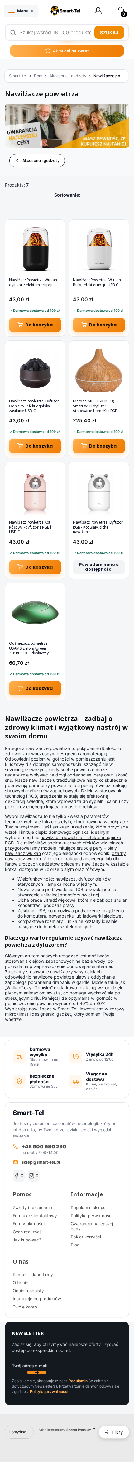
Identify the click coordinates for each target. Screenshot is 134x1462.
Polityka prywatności (91, 1215)
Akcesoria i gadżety (68, 76)
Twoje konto (25, 1306)
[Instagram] (34, 1176)
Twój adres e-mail (30, 1365)
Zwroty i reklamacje (32, 1207)
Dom (38, 76)
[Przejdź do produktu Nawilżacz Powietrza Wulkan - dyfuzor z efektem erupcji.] (35, 249)
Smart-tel (18, 76)
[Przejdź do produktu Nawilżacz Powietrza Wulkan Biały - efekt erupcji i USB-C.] (99, 249)
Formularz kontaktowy (35, 1215)
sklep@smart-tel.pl (41, 1162)
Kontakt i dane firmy (33, 1274)
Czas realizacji (27, 1231)
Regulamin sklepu (88, 1207)
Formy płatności (29, 1223)
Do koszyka (39, 325)
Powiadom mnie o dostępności (99, 567)
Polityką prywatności (49, 1391)
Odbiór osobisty (28, 1290)
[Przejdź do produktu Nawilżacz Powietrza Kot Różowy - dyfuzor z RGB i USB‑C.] (35, 492)
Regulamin (78, 1381)
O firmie (20, 1282)
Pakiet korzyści (86, 1236)
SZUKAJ (109, 32)
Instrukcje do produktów (37, 1298)
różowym (94, 869)
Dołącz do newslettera (36, 1372)
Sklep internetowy (65, 1429)
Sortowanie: (67, 194)
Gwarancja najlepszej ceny (92, 1226)
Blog (75, 1244)
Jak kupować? (27, 1239)
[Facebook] (19, 1176)
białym (67, 869)
